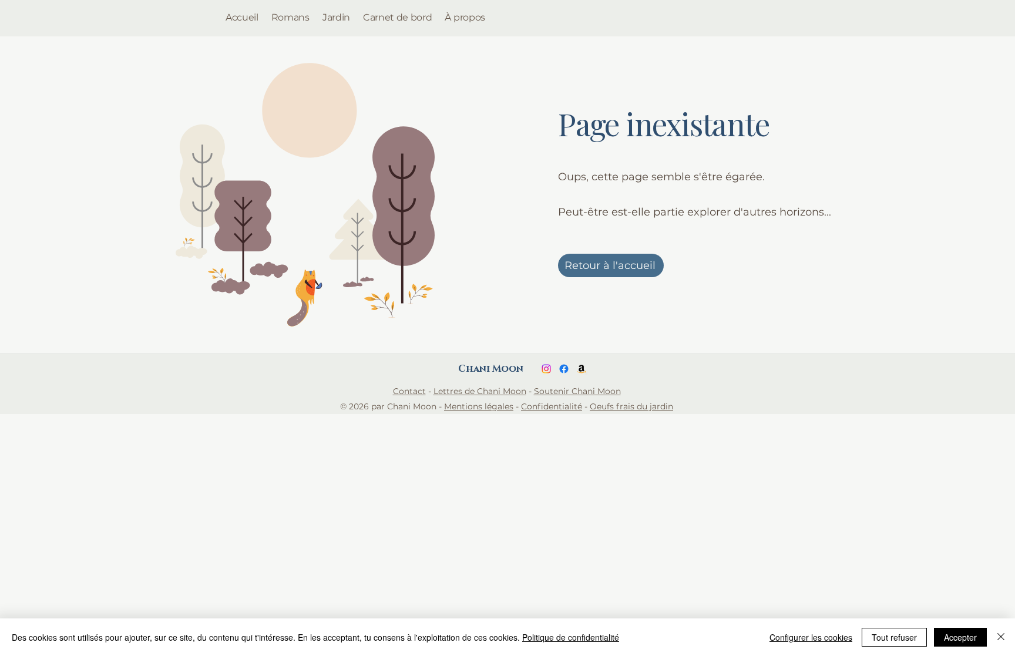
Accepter (960, 637)
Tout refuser (894, 637)
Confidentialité (551, 406)
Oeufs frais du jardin (631, 406)
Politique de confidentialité (570, 637)
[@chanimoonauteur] (564, 369)
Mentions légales (478, 406)
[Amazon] (581, 369)
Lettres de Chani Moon (479, 391)
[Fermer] (1001, 637)
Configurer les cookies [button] (810, 637)
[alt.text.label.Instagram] (546, 369)
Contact (409, 391)
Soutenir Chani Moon (577, 391)
